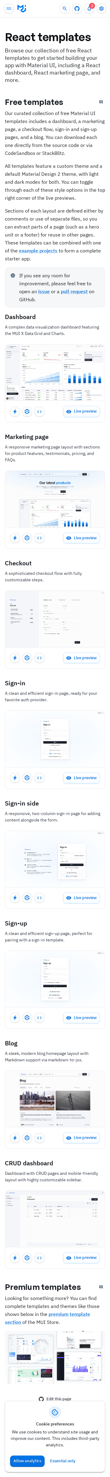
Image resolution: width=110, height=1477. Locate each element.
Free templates (34, 102)
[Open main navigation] (9, 8)
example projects (38, 251)
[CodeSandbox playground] (27, 412)
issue (44, 291)
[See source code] (39, 412)
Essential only (62, 1461)
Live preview (85, 411)
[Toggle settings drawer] (101, 8)
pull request (74, 291)
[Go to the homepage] (21, 8)
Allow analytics (27, 1461)
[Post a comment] (101, 102)
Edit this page (58, 1399)
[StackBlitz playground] (15, 412)
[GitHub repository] (77, 8)
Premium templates (43, 1287)
